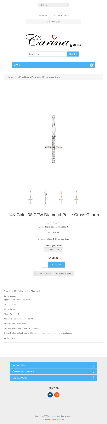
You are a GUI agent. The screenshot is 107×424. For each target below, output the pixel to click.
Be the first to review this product (53, 227)
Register (43, 15)
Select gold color (53, 246)
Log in (52, 15)
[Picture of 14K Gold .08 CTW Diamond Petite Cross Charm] (30, 197)
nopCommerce (58, 420)
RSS (56, 394)
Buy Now (57, 264)
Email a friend (65, 273)
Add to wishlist (45, 273)
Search (73, 54)
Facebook (50, 394)
